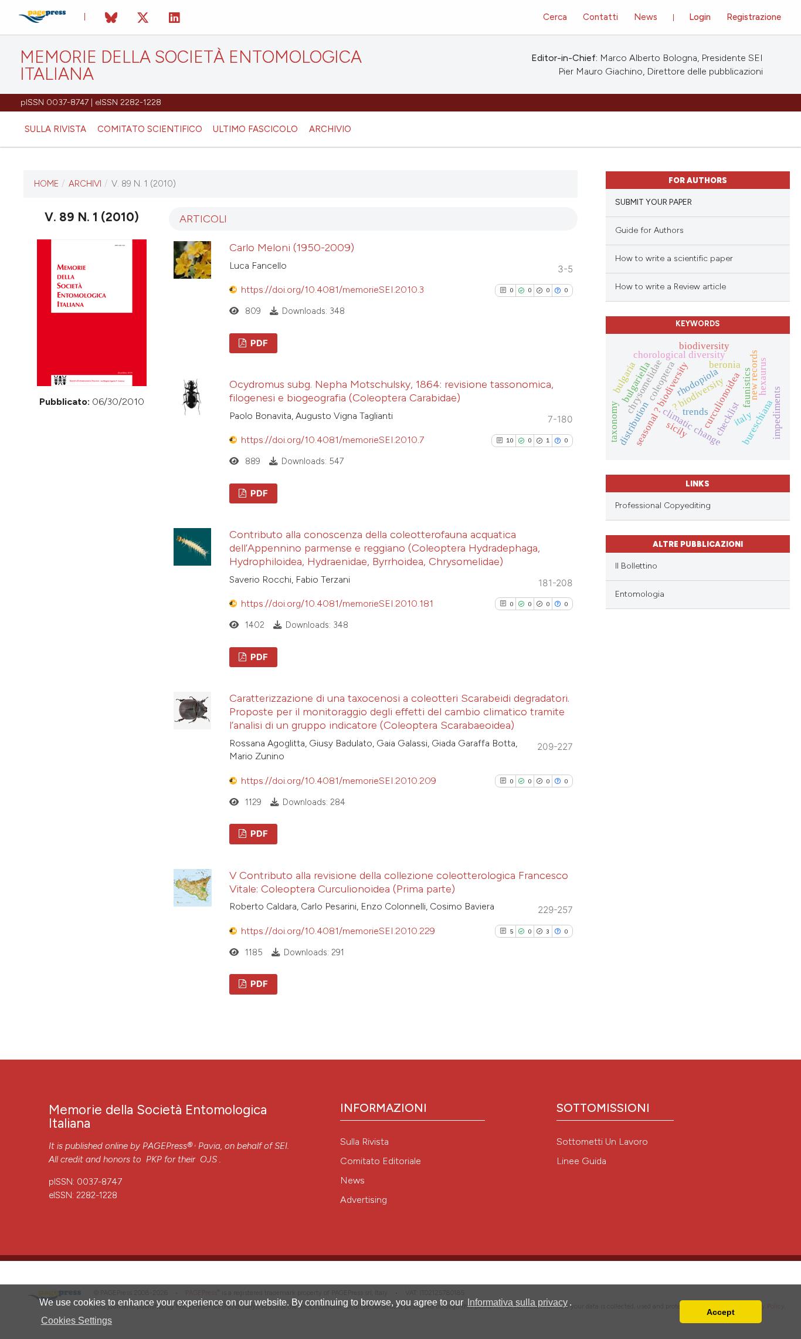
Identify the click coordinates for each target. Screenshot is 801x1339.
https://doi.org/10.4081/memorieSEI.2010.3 (332, 289)
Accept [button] (721, 1312)
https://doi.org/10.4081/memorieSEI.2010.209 (338, 780)
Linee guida (581, 1160)
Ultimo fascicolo (255, 129)
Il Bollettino (636, 566)
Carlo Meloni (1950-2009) (291, 247)
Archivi (85, 183)
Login (700, 17)
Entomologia (639, 594)
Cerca (555, 17)
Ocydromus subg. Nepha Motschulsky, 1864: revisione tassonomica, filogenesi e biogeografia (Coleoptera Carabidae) (391, 391)
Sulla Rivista (364, 1141)
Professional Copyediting (663, 505)
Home (46, 183)
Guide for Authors (649, 230)
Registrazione (754, 17)
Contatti (600, 17)
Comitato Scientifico (149, 129)
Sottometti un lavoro (602, 1141)
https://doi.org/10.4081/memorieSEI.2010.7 (332, 439)
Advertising (363, 1199)
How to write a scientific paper (674, 258)
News (645, 17)
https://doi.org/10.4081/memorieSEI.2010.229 (338, 930)
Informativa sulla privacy (517, 1302)
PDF (258, 343)
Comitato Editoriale (380, 1160)
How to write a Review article (670, 287)
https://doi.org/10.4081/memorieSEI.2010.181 (337, 603)
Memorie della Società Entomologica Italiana (191, 66)
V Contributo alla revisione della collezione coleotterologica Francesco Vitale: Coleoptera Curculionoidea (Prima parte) (398, 882)
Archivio (330, 129)
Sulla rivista (55, 129)
